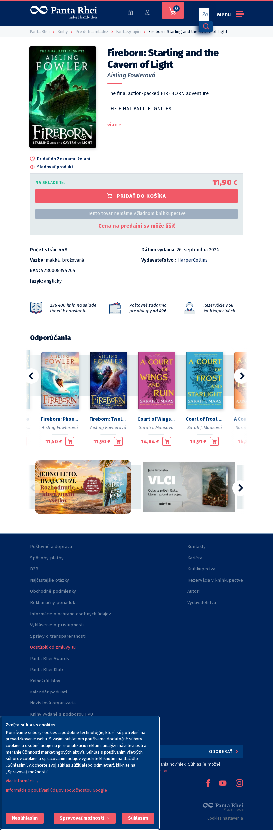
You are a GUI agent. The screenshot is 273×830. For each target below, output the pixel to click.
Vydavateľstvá (201, 602)
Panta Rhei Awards (49, 658)
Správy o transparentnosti (58, 636)
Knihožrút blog (45, 681)
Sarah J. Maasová (156, 427)
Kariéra (194, 558)
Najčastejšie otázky (49, 580)
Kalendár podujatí (48, 692)
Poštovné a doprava (51, 546)
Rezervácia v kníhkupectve (215, 580)
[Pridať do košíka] (69, 441)
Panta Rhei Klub (46, 669)
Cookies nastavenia (225, 818)
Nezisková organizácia (53, 703)
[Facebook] (208, 783)
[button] (25, 818)
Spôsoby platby (47, 558)
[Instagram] (239, 783)
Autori (193, 591)
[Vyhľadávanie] (206, 26)
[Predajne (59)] (130, 12)
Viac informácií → (22, 780)
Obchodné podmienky (53, 591)
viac (112, 125)
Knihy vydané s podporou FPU (61, 714)
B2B (34, 569)
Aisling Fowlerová (131, 75)
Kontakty (196, 546)
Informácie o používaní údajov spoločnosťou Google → (59, 790)
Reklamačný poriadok (52, 602)
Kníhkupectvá (201, 569)
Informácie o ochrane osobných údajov (70, 614)
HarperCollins (192, 260)
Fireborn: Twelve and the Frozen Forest (108, 419)
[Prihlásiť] (147, 12)
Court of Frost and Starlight (204, 419)
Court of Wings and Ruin (156, 419)
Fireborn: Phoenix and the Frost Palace (60, 419)
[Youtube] (222, 783)
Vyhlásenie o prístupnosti (57, 625)
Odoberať (221, 751)
